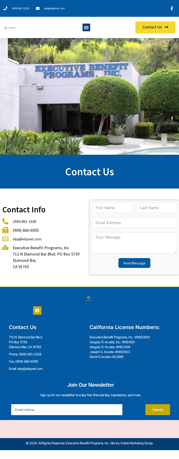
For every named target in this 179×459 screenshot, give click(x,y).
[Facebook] (37, 310)
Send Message (134, 263)
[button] (86, 27)
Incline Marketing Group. (137, 443)
